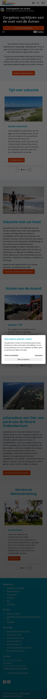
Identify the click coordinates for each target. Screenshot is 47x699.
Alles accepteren (23, 359)
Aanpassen (39, 355)
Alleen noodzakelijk (11, 355)
